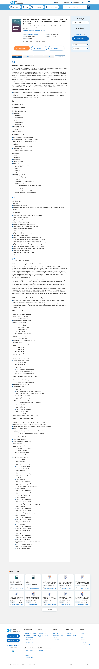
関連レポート (60, 56)
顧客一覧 (83, 637)
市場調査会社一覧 (29, 639)
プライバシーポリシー (16, 664)
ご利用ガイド (55, 629)
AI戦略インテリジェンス (30, 650)
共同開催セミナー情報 (71, 635)
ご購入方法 (55, 637)
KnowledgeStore (29, 657)
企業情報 (82, 629)
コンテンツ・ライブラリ (85, 644)
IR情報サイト (83, 642)
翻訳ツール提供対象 (43, 41)
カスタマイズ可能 (29, 41)
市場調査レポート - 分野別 (30, 633)
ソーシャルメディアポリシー (31, 664)
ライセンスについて (80, 34)
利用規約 (23, 664)
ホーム (12, 13)
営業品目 (83, 635)
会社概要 (83, 633)
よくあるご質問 (56, 639)
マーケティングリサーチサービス (44, 636)
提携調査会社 (83, 639)
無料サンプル (55, 633)
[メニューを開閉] (89, 2)
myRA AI (27, 655)
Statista (27, 652)
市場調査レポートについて (21, 13)
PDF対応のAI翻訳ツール (58, 635)
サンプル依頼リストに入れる (17, 588)
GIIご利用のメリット (29, 642)
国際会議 (41, 650)
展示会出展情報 (70, 633)
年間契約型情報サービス (30, 637)
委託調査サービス (42, 633)
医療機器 (30, 13)
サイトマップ (9, 664)
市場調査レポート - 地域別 (30, 635)
